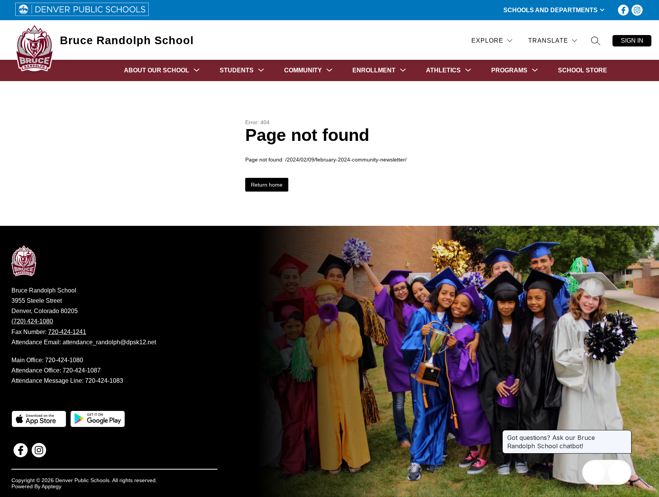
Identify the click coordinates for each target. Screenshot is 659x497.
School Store (582, 70)
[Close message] (625, 433)
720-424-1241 (67, 332)
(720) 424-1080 (32, 321)
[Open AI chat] (619, 472)
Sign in (632, 40)
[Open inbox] (594, 472)
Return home (267, 185)
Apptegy (51, 486)
